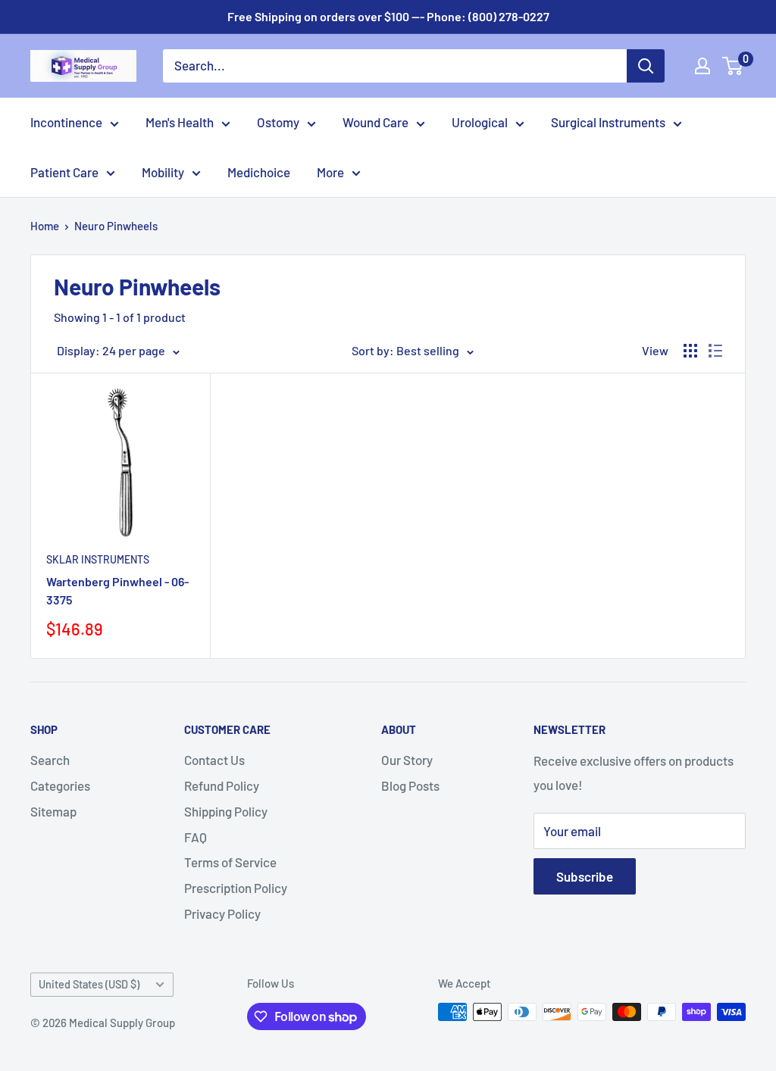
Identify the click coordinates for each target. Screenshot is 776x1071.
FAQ (195, 837)
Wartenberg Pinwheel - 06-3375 (117, 590)
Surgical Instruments (608, 122)
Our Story (407, 759)
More (330, 172)
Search (50, 759)
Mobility (163, 172)
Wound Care (375, 122)
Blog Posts (410, 785)
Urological (480, 122)
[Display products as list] (715, 351)
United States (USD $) (89, 984)
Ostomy (278, 122)
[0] (733, 66)
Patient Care (64, 172)
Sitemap (53, 811)
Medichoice (258, 172)
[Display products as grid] (690, 351)
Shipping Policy (226, 811)
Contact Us (214, 759)
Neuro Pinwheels (116, 226)
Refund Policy (221, 785)
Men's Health (180, 122)
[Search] (646, 66)
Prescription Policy (235, 887)
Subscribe (584, 876)
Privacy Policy (222, 913)
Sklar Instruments (97, 559)
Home (44, 226)
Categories (60, 785)
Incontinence (66, 122)
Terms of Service (230, 862)
